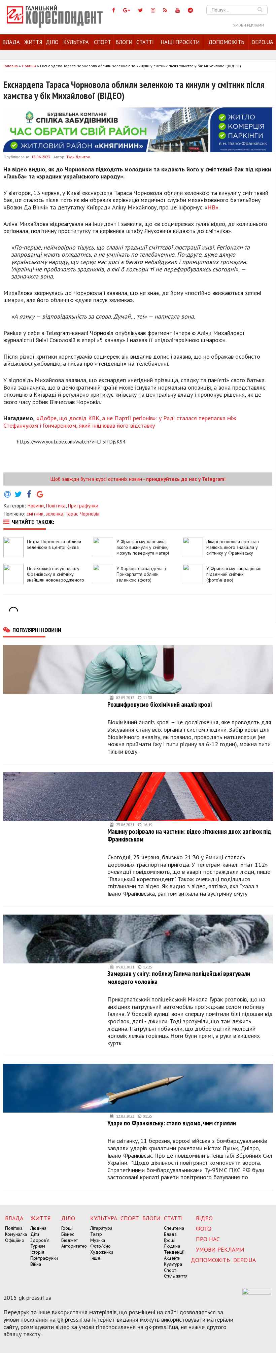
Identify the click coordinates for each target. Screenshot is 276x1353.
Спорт (102, 42)
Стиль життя (175, 1276)
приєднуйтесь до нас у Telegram (185, 478)
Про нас (208, 1239)
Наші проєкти (180, 42)
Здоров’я (39, 1240)
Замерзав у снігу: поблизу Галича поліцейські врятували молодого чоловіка (178, 977)
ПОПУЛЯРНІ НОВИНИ (36, 630)
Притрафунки (83, 505)
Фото (203, 1228)
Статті (145, 42)
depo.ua (262, 42)
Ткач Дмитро (78, 156)
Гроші (67, 1228)
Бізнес (67, 1234)
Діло (52, 42)
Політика (56, 505)
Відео (204, 1218)
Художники (101, 1252)
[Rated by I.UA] (256, 1292)
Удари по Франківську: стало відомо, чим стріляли (171, 1123)
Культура (76, 42)
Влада (11, 42)
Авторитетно (74, 1246)
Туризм (37, 1246)
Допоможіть (226, 42)
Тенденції (174, 1252)
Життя (33, 42)
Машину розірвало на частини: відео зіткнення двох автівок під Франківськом (189, 835)
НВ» (212, 207)
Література (101, 1228)
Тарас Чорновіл (82, 513)
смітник (35, 513)
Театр (96, 1234)
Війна (35, 1264)
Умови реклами (248, 25)
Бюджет (69, 1240)
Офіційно (14, 1240)
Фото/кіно (100, 1246)
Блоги (123, 42)
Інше (95, 1258)
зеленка (54, 513)
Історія (37, 1252)
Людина (38, 1228)
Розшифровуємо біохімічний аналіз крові (159, 704)
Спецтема (174, 1228)
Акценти (172, 1258)
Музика (97, 1240)
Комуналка (16, 1234)
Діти (34, 1234)
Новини (35, 505)
